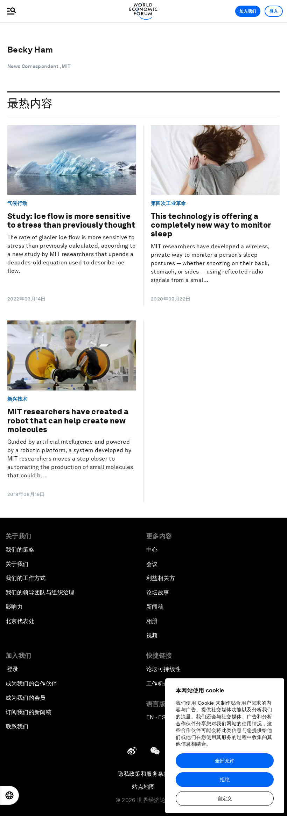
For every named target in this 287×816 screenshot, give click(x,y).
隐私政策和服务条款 (143, 773)
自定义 (224, 798)
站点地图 (143, 786)
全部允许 (224, 760)
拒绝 (225, 779)
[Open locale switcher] (9, 795)
